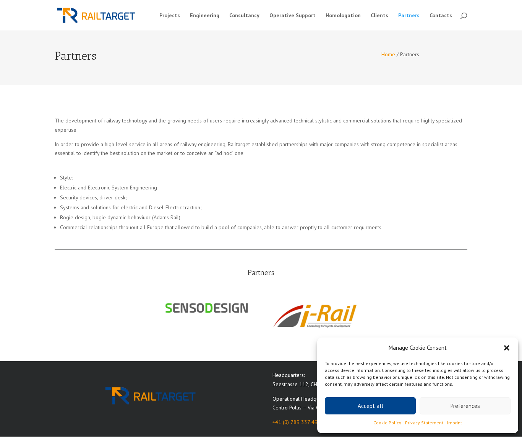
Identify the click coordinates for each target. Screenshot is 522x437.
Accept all (370, 405)
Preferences (465, 405)
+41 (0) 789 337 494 (296, 422)
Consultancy (244, 16)
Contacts (441, 16)
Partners (409, 16)
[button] (507, 348)
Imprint (454, 423)
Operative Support (292, 16)
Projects (169, 16)
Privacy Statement (424, 423)
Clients (379, 16)
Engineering (204, 16)
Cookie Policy (387, 423)
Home (388, 54)
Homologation (343, 16)
